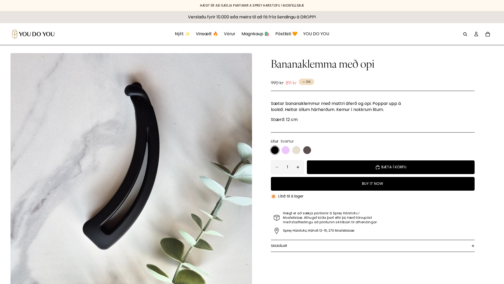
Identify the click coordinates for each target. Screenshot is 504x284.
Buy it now (372, 183)
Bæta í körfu (393, 167)
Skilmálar (279, 246)
